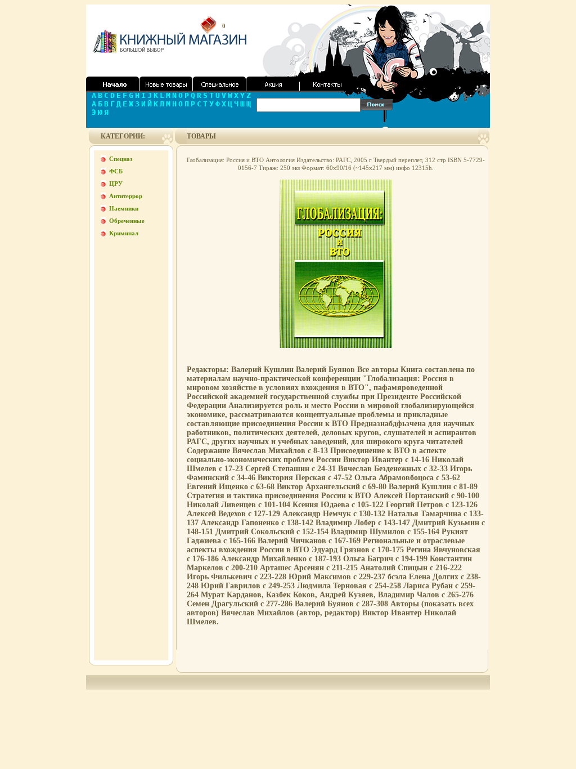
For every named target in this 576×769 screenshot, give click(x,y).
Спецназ (120, 158)
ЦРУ (116, 183)
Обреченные (127, 220)
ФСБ (116, 171)
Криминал (123, 233)
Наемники (123, 208)
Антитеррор (125, 196)
